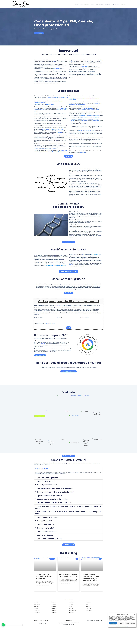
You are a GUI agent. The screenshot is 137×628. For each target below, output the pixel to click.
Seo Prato (71, 608)
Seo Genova (36, 610)
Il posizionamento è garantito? (49, 495)
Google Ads (107, 4)
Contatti (117, 4)
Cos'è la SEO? (42, 469)
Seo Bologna (37, 604)
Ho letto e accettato (45, 323)
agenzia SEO (72, 264)
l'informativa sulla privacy (49, 323)
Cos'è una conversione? (46, 531)
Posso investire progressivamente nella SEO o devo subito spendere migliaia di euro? (68, 507)
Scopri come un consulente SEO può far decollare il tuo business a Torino (91, 577)
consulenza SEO (44, 70)
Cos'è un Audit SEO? (45, 535)
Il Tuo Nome (59, 317)
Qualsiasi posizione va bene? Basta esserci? (55, 488)
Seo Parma (71, 602)
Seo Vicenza (88, 610)
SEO (49, 255)
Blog (113, 4)
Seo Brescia (36, 606)
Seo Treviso (88, 604)
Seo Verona (88, 608)
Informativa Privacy (38, 620)
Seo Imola (54, 602)
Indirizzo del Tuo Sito (38, 317)
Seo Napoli (54, 610)
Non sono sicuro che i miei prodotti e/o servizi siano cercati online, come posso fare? (68, 513)
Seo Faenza (36, 608)
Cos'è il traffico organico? (47, 478)
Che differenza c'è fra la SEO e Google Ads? (54, 503)
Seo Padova (54, 612)
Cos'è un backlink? (44, 521)
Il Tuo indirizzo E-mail (84, 317)
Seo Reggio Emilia (72, 610)
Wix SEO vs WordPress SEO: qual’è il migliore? (68, 575)
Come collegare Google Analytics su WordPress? (44, 576)
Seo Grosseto (37, 612)
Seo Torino (88, 602)
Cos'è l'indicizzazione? (46, 481)
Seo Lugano (54, 606)
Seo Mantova (54, 608)
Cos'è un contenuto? (45, 528)
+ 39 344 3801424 (42, 623)
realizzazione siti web (39, 122)
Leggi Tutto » (39, 589)
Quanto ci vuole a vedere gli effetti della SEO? (55, 492)
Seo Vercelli (88, 606)
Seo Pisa (70, 606)
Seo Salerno (71, 612)
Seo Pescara (71, 604)
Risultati (76, 4)
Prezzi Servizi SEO (99, 4)
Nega (121, 623)
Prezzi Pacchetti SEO (84, 4)
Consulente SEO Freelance (54, 97)
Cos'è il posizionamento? (47, 485)
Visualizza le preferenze (130, 623)
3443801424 (123, 4)
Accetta (113, 623)
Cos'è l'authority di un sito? (48, 517)
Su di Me (92, 4)
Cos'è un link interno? (45, 524)
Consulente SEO (59, 305)
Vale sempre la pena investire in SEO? (52, 499)
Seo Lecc (53, 604)
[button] (134, 614)
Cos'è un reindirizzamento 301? (49, 539)
